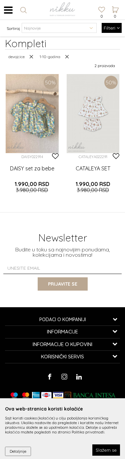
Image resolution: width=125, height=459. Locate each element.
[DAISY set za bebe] (32, 113)
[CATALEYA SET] (93, 113)
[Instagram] (64, 376)
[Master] (26, 395)
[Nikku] (15, 146)
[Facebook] (49, 376)
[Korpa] (115, 3)
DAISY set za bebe (32, 168)
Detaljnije (18, 451)
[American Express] (35, 395)
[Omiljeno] (101, 10)
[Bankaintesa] (90, 395)
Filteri (110, 28)
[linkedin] (79, 376)
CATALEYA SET (93, 168)
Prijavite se (62, 284)
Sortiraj (13, 28)
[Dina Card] (46, 395)
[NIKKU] (62, 10)
